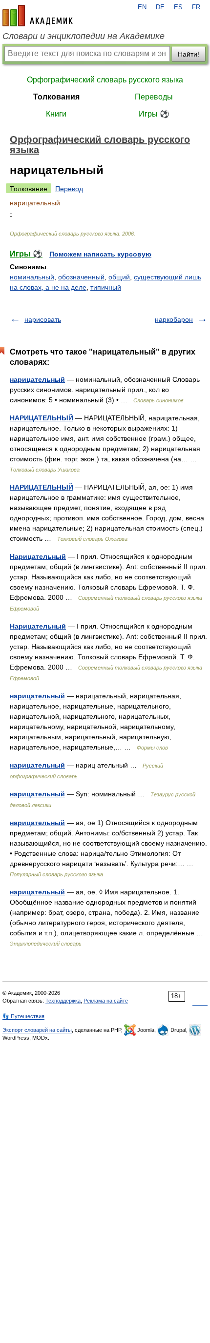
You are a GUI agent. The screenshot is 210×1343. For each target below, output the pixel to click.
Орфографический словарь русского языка (105, 80)
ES (178, 7)
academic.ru (37, 15)
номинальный (32, 277)
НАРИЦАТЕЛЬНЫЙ (41, 418)
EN (142, 7)
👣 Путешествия (23, 1016)
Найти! (188, 54)
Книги (56, 114)
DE (160, 7)
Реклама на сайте (106, 1001)
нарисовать (42, 319)
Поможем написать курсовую (100, 254)
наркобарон (174, 319)
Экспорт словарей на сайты (37, 1030)
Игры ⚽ (154, 114)
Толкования (56, 97)
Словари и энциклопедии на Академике (83, 36)
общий (119, 277)
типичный (105, 287)
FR (196, 7)
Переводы (154, 97)
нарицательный (37, 379)
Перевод (69, 189)
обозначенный (81, 277)
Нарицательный (38, 556)
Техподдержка (63, 1001)
